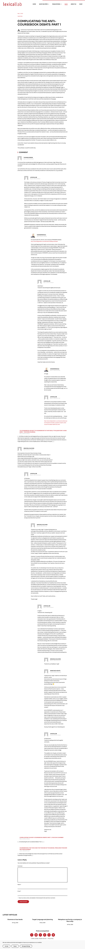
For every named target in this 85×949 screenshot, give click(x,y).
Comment (20, 866)
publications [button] (56, 4)
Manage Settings (26, 946)
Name (19, 884)
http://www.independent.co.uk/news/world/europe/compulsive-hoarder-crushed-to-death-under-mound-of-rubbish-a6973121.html (55, 422)
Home (34, 4)
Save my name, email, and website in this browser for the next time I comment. (37, 897)
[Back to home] (12, 4)
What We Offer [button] (43, 4)
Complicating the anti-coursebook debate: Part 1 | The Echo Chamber (41, 837)
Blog (66, 4)
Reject (15, 946)
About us (73, 4)
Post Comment (23, 901)
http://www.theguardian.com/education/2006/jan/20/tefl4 (44, 241)
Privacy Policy (50, 938)
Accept (6, 946)
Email (19, 891)
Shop (80, 4)
